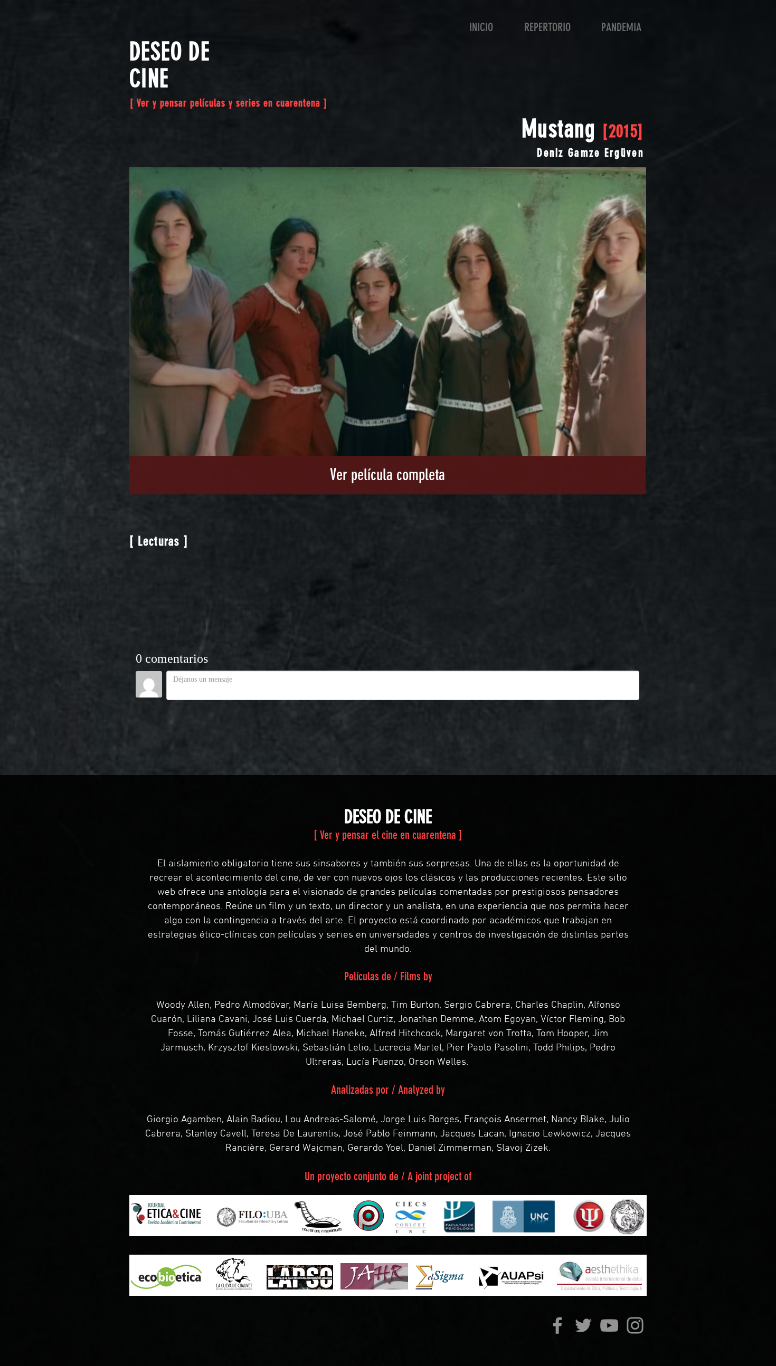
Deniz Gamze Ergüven (590, 153)
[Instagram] (635, 1325)
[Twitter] (583, 1325)
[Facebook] (557, 1325)
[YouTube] (609, 1325)
